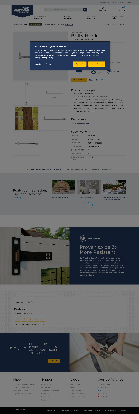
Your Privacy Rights (43, 64)
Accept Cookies (97, 64)
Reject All (79, 64)
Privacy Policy (47, 58)
